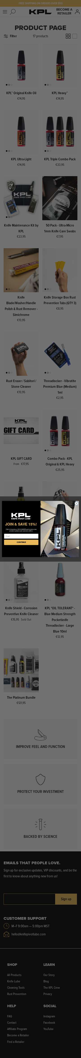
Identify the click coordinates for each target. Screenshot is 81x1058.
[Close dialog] (76, 503)
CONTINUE (21, 542)
